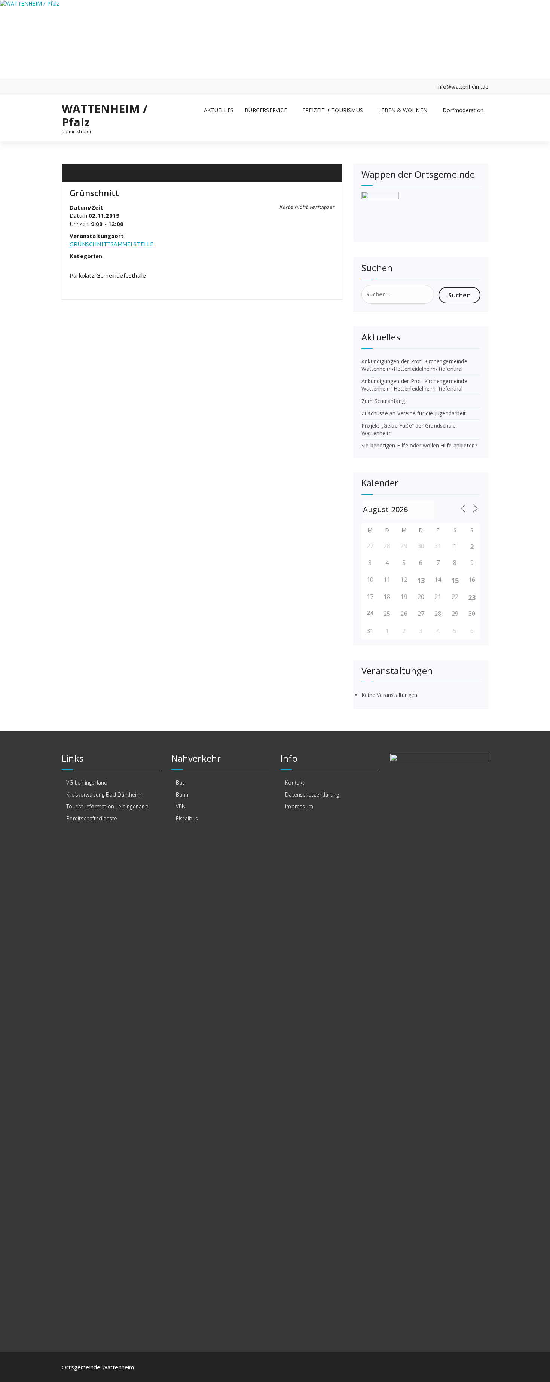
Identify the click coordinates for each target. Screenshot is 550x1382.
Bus (180, 782)
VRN (181, 806)
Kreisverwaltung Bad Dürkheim (103, 794)
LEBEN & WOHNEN (402, 110)
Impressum (299, 806)
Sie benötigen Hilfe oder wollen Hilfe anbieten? (419, 445)
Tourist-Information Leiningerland (107, 806)
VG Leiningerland (86, 782)
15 (455, 580)
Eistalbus (187, 818)
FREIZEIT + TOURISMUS (332, 110)
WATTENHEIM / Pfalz (104, 115)
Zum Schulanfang (383, 400)
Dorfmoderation (463, 110)
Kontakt (294, 782)
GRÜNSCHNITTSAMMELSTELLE (112, 244)
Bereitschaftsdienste (91, 818)
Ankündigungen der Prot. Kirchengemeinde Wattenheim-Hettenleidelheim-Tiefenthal (414, 365)
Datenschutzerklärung (312, 794)
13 (421, 580)
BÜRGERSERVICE (266, 110)
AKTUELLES (218, 110)
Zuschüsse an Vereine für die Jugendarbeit (413, 413)
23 (472, 597)
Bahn (182, 794)
